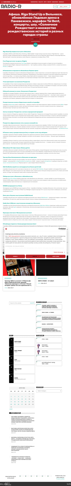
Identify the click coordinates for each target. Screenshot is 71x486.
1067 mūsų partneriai (14, 236)
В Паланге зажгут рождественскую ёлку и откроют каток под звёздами (25, 132)
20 (22, 401)
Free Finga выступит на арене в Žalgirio (15, 61)
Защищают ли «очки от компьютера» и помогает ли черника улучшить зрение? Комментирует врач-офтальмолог (22, 448)
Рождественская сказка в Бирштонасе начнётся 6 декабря (21, 102)
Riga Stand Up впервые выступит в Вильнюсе (17, 51)
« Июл (10, 409)
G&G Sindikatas (39, 169)
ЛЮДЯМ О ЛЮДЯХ (15, 413)
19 (18, 401)
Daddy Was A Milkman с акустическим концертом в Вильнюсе (21, 203)
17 (11, 401)
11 (14, 399)
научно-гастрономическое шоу (10, 162)
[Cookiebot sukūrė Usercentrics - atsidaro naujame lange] (60, 229)
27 (22, 404)
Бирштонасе (12, 104)
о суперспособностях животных (23, 161)
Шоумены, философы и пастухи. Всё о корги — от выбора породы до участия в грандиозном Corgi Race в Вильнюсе (23, 439)
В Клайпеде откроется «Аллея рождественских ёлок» (19, 224)
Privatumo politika (60, 479)
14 (25, 399)
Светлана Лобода (12, 178)
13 (22, 399)
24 (11, 404)
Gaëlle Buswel (44, 197)
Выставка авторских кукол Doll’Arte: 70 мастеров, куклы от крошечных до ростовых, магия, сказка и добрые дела (23, 430)
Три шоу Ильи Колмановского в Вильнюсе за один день (20, 157)
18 (14, 401)
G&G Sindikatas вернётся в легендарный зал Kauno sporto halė (22, 167)
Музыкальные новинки (42, 278)
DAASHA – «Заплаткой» (47, 324)
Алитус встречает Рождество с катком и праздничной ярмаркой (23, 112)
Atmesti (15, 256)
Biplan (62, 104)
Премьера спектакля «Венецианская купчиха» (17, 213)
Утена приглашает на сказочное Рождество (16, 81)
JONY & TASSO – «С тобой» (46, 281)
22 (29, 401)
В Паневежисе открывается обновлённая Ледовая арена (20, 70)
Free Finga (23, 63)
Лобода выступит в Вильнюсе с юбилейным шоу (18, 176)
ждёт (15, 207)
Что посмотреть (8, 278)
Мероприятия (35, 10)
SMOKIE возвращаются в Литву (12, 186)
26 (18, 404)
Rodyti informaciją (58, 252)
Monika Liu (5, 66)
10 (11, 399)
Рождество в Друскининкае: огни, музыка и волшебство (20, 123)
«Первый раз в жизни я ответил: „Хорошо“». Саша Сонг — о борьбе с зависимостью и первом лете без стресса (21, 459)
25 (14, 404)
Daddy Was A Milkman (45, 205)
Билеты (11, 191)
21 (25, 401)
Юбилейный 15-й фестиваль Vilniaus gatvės (16, 148)
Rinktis (35, 256)
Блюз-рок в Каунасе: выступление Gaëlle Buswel (18, 195)
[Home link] (11, 6)
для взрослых (47, 161)
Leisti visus (55, 256)
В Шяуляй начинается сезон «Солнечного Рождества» (20, 91)
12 (18, 399)
